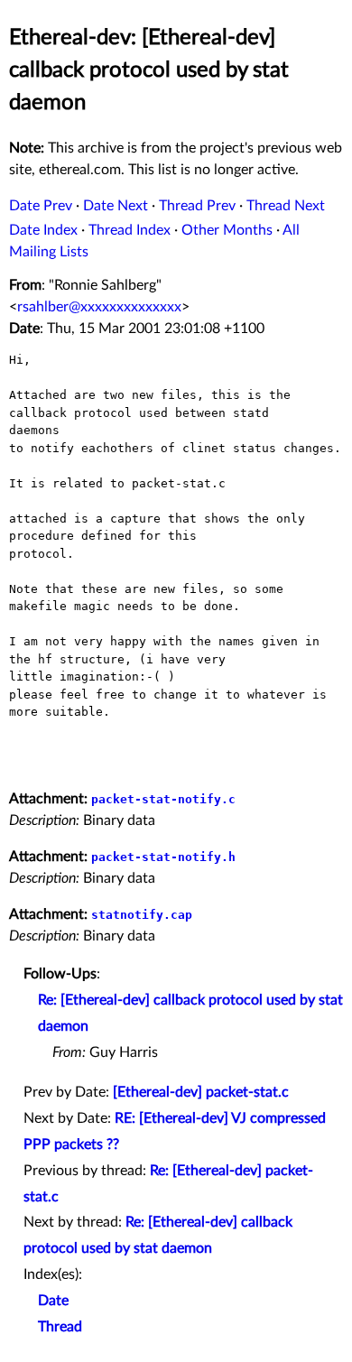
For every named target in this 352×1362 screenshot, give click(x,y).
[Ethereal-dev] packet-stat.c (201, 1092)
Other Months (227, 230)
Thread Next (285, 206)
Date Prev (40, 206)
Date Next (115, 206)
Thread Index (129, 230)
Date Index (43, 230)
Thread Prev (197, 206)
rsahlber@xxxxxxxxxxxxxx (99, 307)
